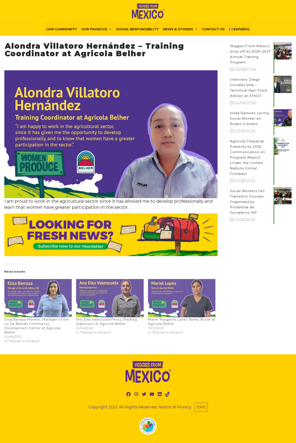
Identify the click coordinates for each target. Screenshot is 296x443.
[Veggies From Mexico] (148, 11)
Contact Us (213, 29)
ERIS (201, 407)
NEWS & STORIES (178, 29)
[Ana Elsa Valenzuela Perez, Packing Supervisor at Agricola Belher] (109, 298)
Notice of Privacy (175, 407)
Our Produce (94, 29)
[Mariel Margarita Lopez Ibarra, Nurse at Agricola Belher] (181, 298)
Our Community (61, 29)
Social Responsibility (137, 29)
